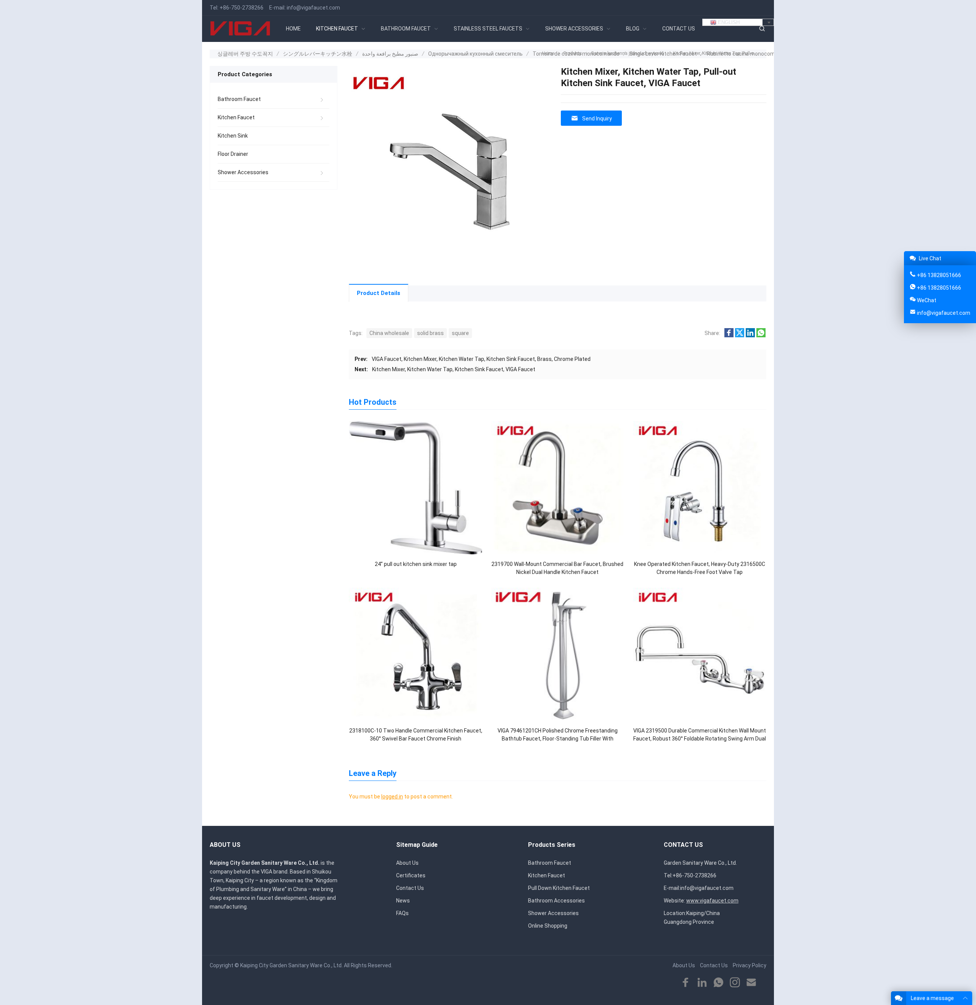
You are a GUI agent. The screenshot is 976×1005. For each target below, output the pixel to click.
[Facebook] (685, 983)
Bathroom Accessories (556, 901)
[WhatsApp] (718, 983)
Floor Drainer (233, 154)
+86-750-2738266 (241, 8)
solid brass (430, 333)
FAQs (402, 913)
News (403, 901)
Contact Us (410, 888)
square (460, 333)
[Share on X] (739, 335)
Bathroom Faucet (239, 99)
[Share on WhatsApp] (761, 335)
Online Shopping (547, 926)
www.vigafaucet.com (712, 901)
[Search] (761, 29)
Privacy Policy (749, 965)
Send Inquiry (597, 118)
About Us (407, 863)
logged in (392, 796)
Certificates (410, 875)
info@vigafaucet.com (313, 8)
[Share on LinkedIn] (750, 335)
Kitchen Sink (233, 136)
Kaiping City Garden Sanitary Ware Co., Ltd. (291, 965)
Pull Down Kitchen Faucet (559, 888)
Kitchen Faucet (236, 117)
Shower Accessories (243, 172)
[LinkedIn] (702, 983)
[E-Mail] (751, 983)
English (728, 22)
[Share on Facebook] (729, 335)
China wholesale (389, 333)
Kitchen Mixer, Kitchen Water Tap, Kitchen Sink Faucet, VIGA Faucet (453, 369)
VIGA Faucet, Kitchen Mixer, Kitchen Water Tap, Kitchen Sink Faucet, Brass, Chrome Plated (481, 359)
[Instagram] (734, 983)
